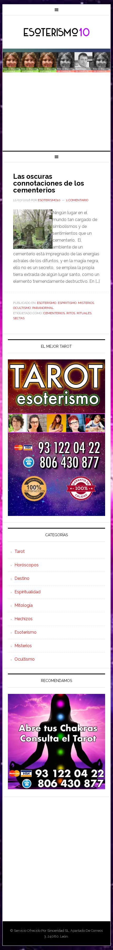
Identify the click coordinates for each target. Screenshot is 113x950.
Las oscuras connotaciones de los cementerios (48, 183)
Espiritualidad (27, 591)
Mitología (23, 605)
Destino (21, 578)
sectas (18, 318)
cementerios (54, 313)
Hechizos (23, 618)
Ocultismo (22, 308)
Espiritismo (67, 303)
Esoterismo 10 (57, 32)
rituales (84, 313)
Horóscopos (26, 564)
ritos (70, 313)
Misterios (86, 303)
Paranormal (43, 308)
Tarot (19, 551)
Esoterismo (46, 303)
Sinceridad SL (58, 931)
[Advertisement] (56, 114)
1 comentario (77, 200)
